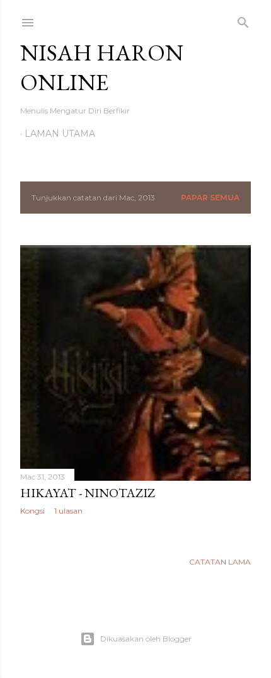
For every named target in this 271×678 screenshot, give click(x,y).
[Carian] (243, 20)
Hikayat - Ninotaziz (87, 493)
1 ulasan (68, 510)
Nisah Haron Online (101, 67)
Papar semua (210, 197)
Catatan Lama (220, 561)
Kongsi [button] (32, 510)
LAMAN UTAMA (60, 133)
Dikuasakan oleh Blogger (146, 638)
